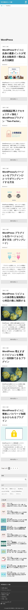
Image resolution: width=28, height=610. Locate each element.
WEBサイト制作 (5, 594)
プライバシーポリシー (6, 590)
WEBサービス (13, 488)
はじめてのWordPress (17, 491)
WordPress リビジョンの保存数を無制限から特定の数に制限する (14, 297)
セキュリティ (5, 493)
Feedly (4, 603)
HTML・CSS (4, 488)
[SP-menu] (26, 2)
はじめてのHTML (5, 491)
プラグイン (18, 493)
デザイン (12, 493)
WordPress (20, 488)
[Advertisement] (14, 22)
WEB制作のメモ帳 (6, 2)
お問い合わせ (4, 588)
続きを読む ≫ (14, 99)
